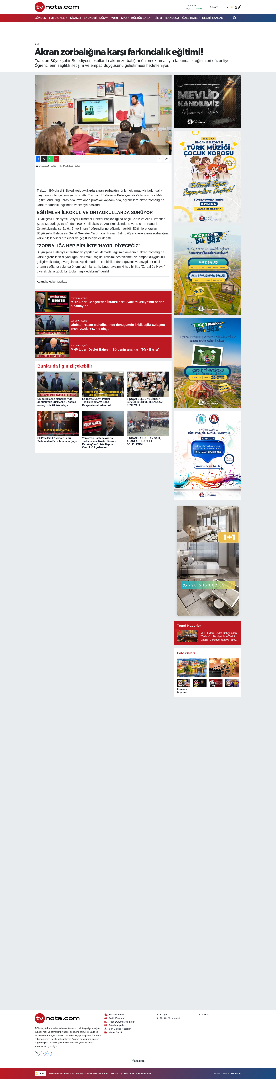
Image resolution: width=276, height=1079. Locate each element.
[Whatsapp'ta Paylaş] (50, 159)
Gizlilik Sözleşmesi (170, 1018)
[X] (37, 1053)
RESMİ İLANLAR (212, 17)
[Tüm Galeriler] (237, 653)
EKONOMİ (90, 17)
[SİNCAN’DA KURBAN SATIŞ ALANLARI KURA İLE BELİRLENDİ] (148, 423)
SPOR (125, 17)
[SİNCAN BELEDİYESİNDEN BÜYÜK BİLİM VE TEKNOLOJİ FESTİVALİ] (148, 383)
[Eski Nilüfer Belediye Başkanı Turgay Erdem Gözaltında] (232, 683)
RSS (42, 1073)
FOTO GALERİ (58, 17)
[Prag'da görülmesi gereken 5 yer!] (192, 667)
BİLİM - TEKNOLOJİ (167, 17)
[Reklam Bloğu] (207, 101)
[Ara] (235, 18)
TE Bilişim (236, 1073)
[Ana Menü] (239, 18)
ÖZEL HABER (190, 17)
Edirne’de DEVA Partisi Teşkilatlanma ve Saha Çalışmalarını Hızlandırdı (96, 402)
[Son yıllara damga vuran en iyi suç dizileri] (224, 667)
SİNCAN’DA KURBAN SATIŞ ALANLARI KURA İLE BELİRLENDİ (144, 441)
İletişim (205, 1014)
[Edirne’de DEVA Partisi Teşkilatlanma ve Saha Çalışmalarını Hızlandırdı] (103, 383)
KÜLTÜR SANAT (141, 17)
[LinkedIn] (49, 1053)
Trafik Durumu (116, 1018)
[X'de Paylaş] (44, 159)
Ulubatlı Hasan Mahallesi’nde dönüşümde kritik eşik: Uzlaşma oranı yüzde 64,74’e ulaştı (56, 402)
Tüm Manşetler (117, 1025)
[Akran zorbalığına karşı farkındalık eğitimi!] (103, 115)
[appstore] (138, 1060)
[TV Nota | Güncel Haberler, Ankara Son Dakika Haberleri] (57, 7)
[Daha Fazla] (56, 159)
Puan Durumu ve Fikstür (121, 1022)
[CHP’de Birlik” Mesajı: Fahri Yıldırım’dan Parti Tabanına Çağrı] (58, 423)
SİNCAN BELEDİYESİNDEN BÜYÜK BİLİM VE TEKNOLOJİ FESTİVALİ (145, 402)
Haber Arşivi (115, 1032)
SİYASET (75, 17)
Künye (163, 1014)
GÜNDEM (40, 17)
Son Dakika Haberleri (120, 1029)
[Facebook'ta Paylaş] (38, 159)
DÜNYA (103, 17)
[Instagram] (43, 1053)
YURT (114, 17)
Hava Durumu (116, 1014)
